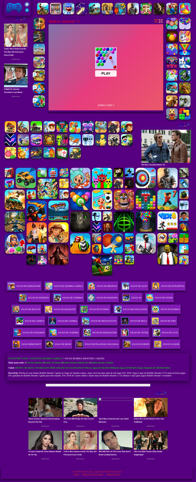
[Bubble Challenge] (185, 54)
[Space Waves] (81, 13)
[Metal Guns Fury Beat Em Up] (36, 132)
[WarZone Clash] (159, 13)
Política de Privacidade (92, 474)
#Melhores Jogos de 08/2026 (122, 368)
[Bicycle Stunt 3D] (39, 41)
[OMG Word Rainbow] (146, 13)
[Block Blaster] (185, 119)
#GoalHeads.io (74, 368)
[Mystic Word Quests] (39, 80)
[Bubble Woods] (185, 41)
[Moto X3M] (101, 132)
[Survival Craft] (75, 157)
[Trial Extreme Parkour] (42, 13)
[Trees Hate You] (126, 145)
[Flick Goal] (23, 145)
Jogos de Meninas (107, 286)
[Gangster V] (172, 106)
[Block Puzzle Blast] (62, 132)
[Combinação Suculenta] (185, 13)
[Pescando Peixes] (68, 13)
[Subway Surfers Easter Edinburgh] (49, 132)
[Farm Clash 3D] (39, 67)
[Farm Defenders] (185, 93)
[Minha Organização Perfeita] (55, 13)
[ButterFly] (88, 132)
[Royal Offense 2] (185, 80)
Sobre (76, 474)
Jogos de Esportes (38, 298)
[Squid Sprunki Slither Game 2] (62, 145)
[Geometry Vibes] (10, 145)
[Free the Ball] (107, 13)
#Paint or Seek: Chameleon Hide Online (40, 368)
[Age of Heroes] (39, 28)
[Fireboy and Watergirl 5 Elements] (49, 157)
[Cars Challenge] (36, 145)
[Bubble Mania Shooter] (185, 67)
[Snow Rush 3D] (75, 145)
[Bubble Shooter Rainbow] (172, 80)
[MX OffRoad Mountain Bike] (23, 132)
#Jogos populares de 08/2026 (150, 368)
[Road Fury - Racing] (172, 93)
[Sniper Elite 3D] (114, 145)
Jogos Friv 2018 (18, 358)
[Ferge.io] (101, 145)
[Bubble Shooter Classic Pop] (172, 54)
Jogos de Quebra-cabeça (68, 286)
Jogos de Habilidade (28, 286)
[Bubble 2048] (172, 28)
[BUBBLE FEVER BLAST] (172, 67)
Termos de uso (113, 474)
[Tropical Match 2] (75, 132)
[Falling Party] (172, 13)
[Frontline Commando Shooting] (114, 132)
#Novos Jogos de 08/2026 (97, 368)
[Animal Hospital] (172, 119)
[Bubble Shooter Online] (185, 28)
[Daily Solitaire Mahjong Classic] (62, 157)
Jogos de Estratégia (173, 286)
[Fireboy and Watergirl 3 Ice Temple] (120, 13)
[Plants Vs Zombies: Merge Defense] (23, 157)
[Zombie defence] (39, 106)
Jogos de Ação (139, 286)
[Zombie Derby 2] (94, 13)
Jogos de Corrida (72, 298)
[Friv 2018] (27, 6)
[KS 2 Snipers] (185, 106)
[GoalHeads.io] (39, 93)
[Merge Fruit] (10, 157)
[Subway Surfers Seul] (126, 132)
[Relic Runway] (49, 145)
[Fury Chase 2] (10, 132)
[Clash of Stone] (39, 54)
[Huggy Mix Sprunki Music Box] (88, 145)
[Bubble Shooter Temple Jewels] (172, 41)
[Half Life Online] (133, 13)
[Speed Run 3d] (36, 157)
